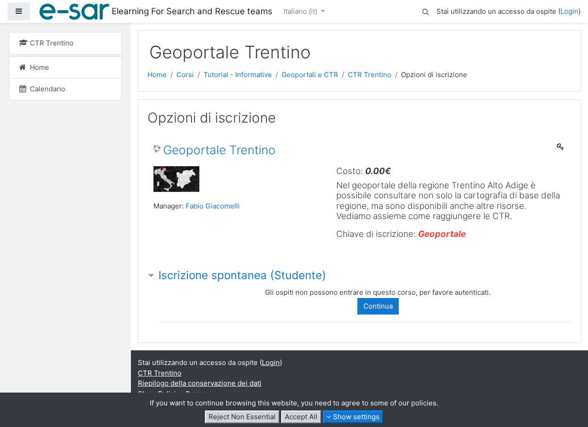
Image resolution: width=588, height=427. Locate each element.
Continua (378, 306)
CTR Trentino (369, 74)
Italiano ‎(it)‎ (301, 11)
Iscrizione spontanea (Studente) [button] (242, 275)
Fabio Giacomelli (213, 206)
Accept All (301, 416)
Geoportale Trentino (219, 150)
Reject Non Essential (242, 416)
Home (157, 74)
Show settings (355, 416)
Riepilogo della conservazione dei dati (199, 383)
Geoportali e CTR (310, 74)
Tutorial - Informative (238, 74)
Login (569, 11)
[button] (425, 10)
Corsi (185, 74)
